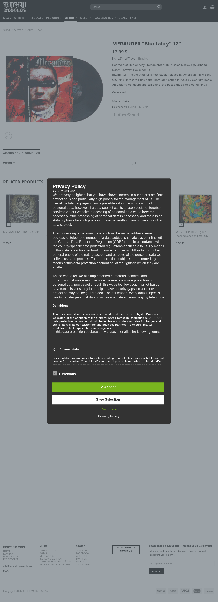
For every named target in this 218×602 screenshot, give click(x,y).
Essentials (67, 374)
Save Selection (108, 399)
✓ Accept (108, 387)
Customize (108, 409)
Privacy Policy (108, 416)
